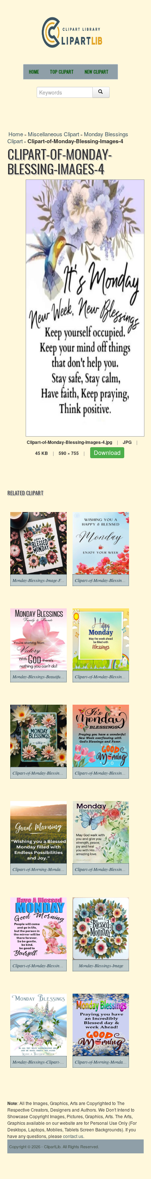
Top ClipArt (62, 71)
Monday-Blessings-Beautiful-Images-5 (45, 676)
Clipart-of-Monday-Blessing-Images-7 (45, 965)
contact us (73, 1136)
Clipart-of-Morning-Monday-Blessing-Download (55, 869)
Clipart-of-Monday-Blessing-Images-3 (108, 869)
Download (107, 452)
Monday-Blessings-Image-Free (39, 580)
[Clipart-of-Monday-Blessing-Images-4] (85, 307)
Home (34, 71)
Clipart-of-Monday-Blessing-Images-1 (108, 676)
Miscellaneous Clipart (53, 134)
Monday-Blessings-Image (101, 965)
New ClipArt (96, 71)
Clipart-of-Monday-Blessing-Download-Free (51, 773)
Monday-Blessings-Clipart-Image (41, 1062)
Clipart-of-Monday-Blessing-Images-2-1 (110, 580)
